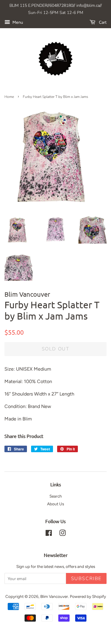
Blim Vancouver (54, 596)
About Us (55, 503)
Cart (102, 22)
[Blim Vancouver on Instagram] (62, 534)
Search (55, 496)
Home (9, 96)
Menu (17, 22)
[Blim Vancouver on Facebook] (48, 534)
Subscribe (86, 578)
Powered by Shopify (88, 596)
